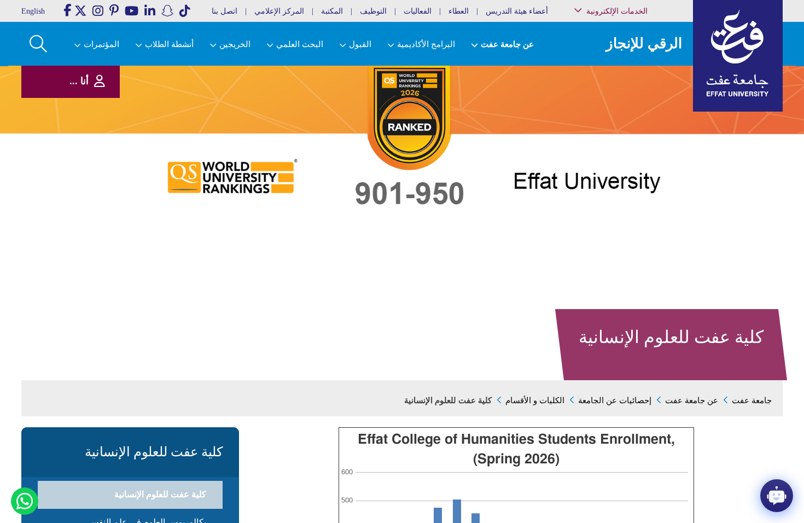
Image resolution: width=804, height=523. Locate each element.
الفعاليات (418, 11)
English (33, 11)
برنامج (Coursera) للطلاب (638, 68)
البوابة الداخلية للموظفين (637, 90)
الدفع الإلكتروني (647, 146)
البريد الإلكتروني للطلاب (638, 196)
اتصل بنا (224, 11)
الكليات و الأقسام (534, 400)
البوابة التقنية (651, 208)
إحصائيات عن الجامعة (614, 400)
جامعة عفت (752, 400)
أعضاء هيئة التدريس (517, 11)
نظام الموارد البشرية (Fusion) (642, 103)
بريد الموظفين (649, 78)
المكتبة (332, 11)
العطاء (458, 11)
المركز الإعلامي (279, 11)
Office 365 (654, 135)
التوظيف (373, 11)
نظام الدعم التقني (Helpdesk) (645, 120)
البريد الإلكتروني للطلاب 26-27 (634, 182)
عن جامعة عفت (691, 400)
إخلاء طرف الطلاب (644, 168)
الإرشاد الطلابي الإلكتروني (636, 157)
